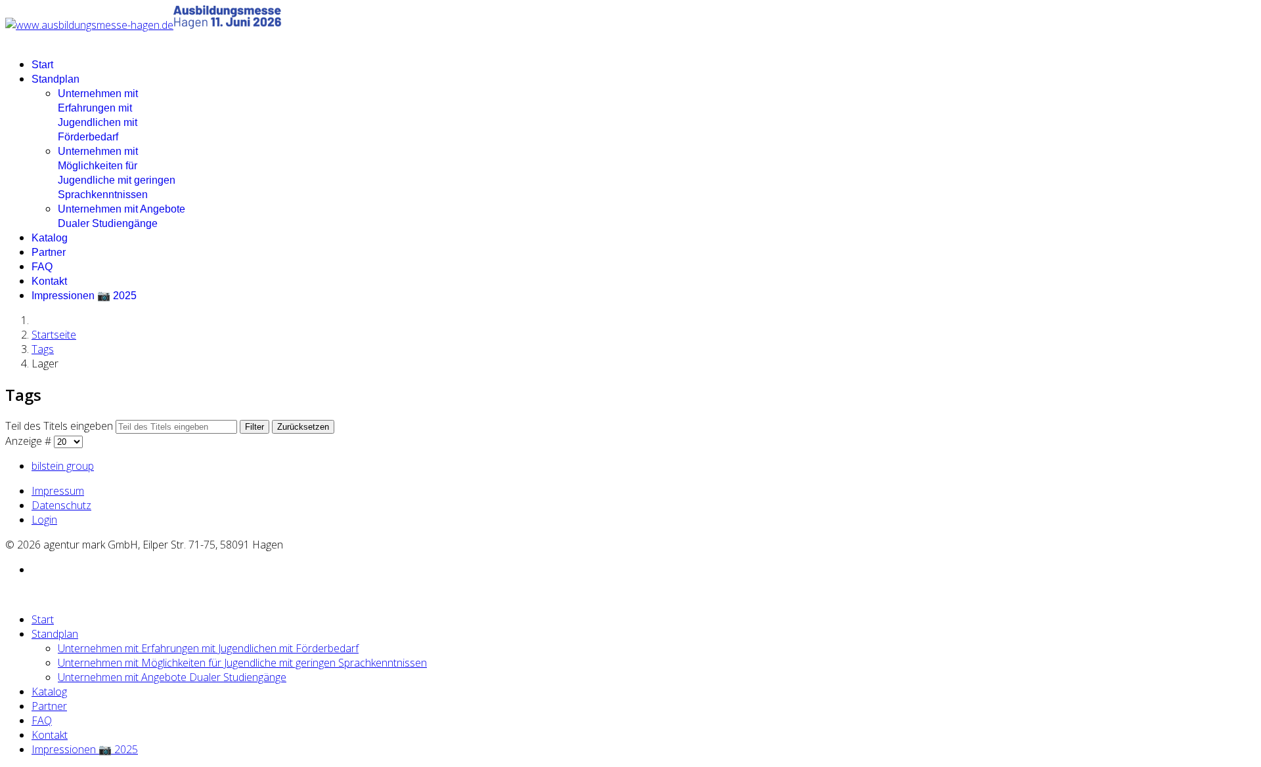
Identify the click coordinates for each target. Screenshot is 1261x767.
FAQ (42, 266)
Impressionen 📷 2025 (84, 295)
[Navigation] (9, 39)
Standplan (55, 79)
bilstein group (63, 466)
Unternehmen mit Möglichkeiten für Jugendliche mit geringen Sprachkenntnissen (242, 662)
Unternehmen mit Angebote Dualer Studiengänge (172, 677)
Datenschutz (61, 505)
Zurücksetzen (303, 427)
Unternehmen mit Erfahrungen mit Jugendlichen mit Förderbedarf (208, 648)
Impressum (58, 491)
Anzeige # (29, 441)
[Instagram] (35, 569)
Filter (254, 427)
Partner (49, 252)
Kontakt (49, 281)
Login (44, 519)
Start (42, 64)
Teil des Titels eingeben (60, 426)
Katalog (50, 237)
